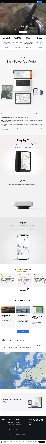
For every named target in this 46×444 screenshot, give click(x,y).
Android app (31, 424)
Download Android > (28, 229)
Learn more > (27, 147)
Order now (39, 1)
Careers (9, 434)
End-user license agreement (21, 434)
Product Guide (10, 422)
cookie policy (3, 442)
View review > (6, 47)
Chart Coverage (11, 424)
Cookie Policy (18, 429)
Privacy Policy (18, 422)
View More (23, 331)
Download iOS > (16, 229)
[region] (23, 370)
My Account (10, 427)
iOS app (30, 422)
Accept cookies (41, 441)
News (9, 429)
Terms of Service (19, 424)
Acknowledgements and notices (21, 427)
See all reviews (23, 290)
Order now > (18, 147)
